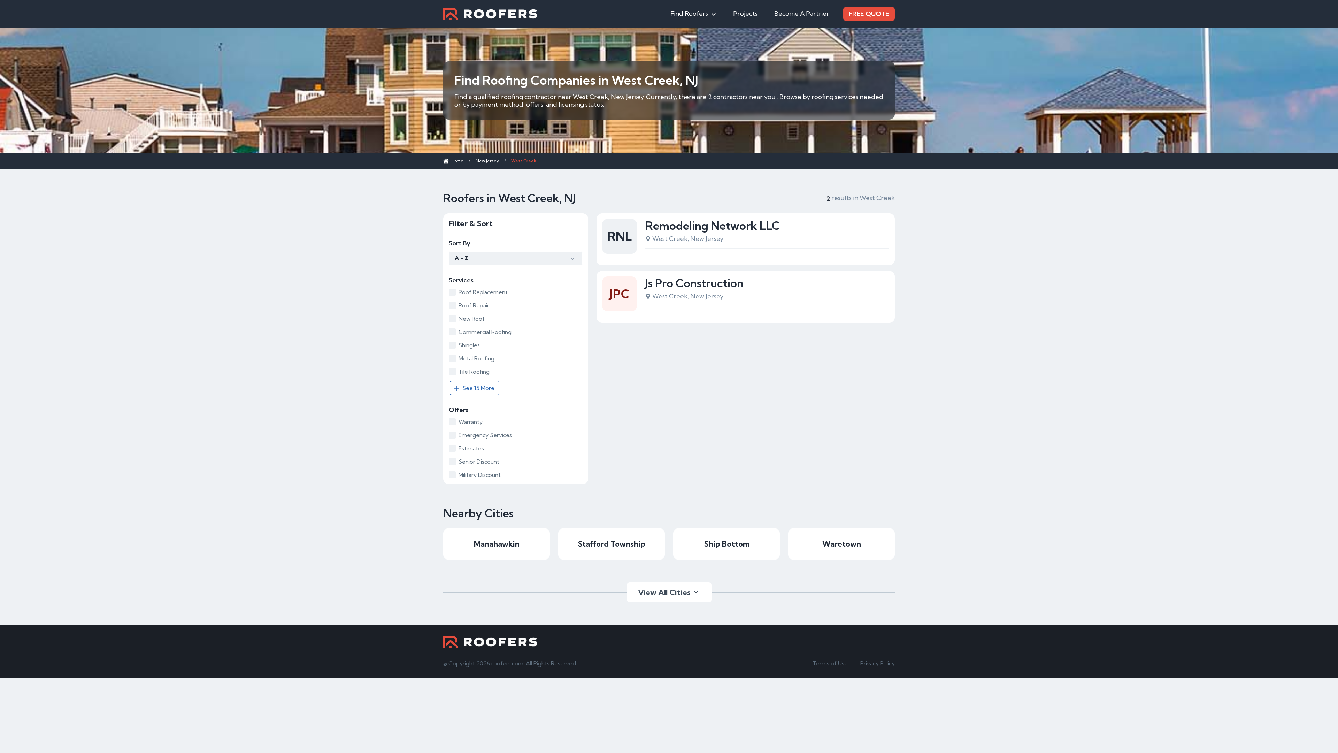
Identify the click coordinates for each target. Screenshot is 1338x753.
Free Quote (869, 14)
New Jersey (487, 160)
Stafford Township (611, 544)
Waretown (841, 544)
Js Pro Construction (694, 283)
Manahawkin (497, 544)
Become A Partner (801, 13)
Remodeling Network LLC (712, 225)
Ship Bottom (726, 544)
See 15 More (478, 388)
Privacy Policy (877, 663)
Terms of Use (830, 663)
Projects (745, 13)
